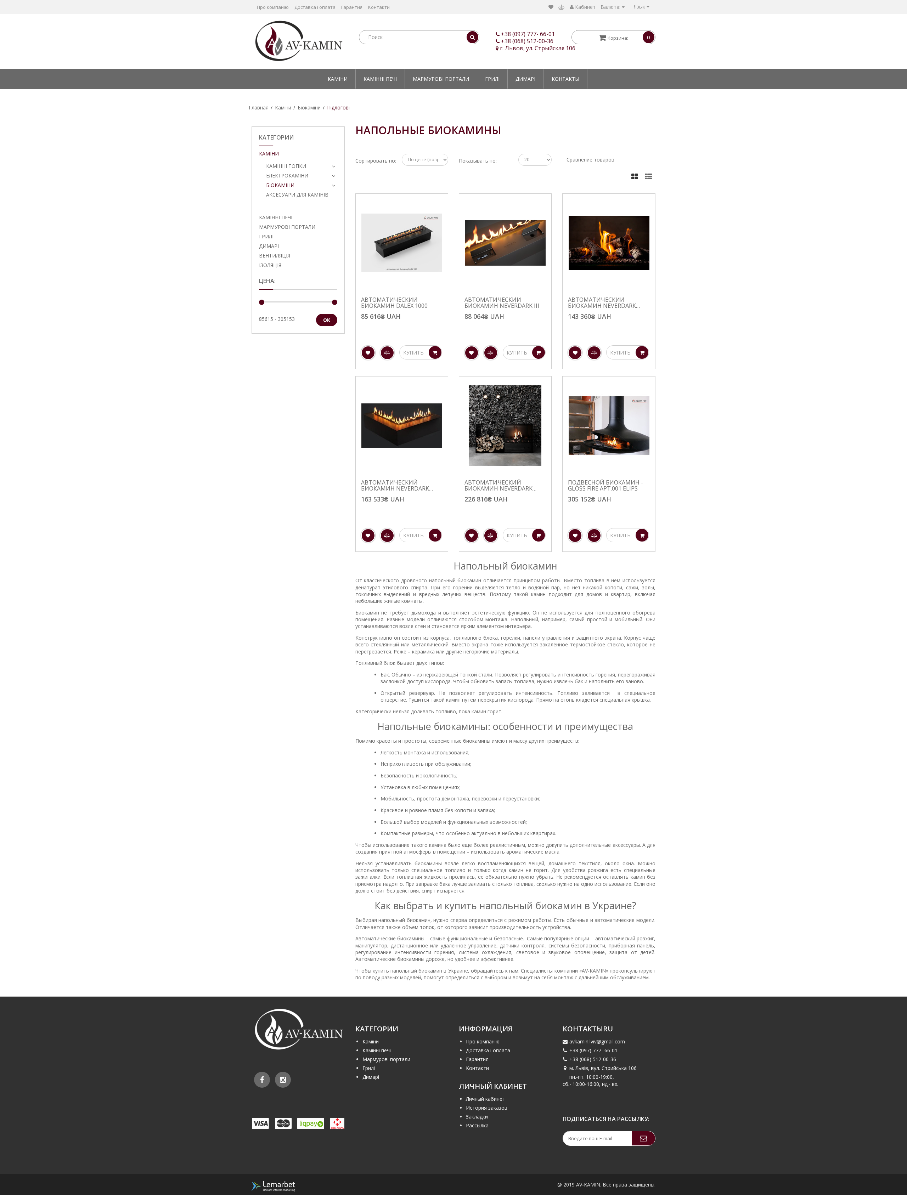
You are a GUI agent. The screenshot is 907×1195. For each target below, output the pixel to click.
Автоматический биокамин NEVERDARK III (501, 303)
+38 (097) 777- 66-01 (528, 34)
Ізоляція (270, 265)
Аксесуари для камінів (297, 194)
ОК (326, 320)
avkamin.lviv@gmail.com (597, 1041)
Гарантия (351, 7)
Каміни (338, 78)
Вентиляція (274, 255)
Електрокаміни (287, 175)
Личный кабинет (485, 1098)
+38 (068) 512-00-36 (527, 41)
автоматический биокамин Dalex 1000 (394, 303)
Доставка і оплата (315, 7)
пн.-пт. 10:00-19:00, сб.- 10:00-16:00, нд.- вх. (590, 1080)
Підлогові (338, 107)
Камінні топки (286, 166)
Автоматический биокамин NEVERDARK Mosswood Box (498, 486)
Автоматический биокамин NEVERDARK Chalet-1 (602, 303)
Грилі (492, 78)
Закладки (477, 1116)
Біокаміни (309, 107)
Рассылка (477, 1125)
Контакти (379, 7)
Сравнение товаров (590, 159)
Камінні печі (380, 78)
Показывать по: (478, 160)
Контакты (565, 78)
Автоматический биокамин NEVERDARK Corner (395, 486)
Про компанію (273, 7)
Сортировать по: (375, 160)
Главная (259, 107)
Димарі (525, 78)
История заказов (486, 1107)
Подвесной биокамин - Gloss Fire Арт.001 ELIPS (605, 486)
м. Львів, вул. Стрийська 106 (603, 1068)
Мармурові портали (441, 78)
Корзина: (629, 37)
